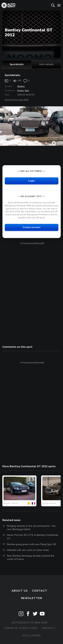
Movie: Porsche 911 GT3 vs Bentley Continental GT (32, 536)
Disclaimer (31, 635)
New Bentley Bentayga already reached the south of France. (30, 557)
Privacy (48, 628)
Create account (31, 227)
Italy (27, 90)
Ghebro (21, 86)
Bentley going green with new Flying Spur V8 (31, 544)
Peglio (20, 90)
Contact (39, 591)
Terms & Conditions (21, 628)
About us (20, 591)
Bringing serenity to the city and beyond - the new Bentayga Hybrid (31, 527)
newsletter (31, 598)
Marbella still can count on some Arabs (28, 550)
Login (31, 180)
